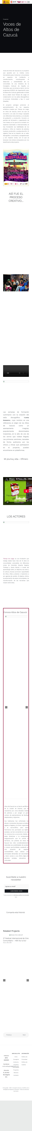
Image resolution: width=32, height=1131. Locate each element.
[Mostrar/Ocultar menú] (28, 2)
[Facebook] (1, 917)
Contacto (16, 1075)
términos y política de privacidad (21, 895)
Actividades (16, 1067)
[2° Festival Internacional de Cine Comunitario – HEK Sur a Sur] (16, 935)
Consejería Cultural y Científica (16, 1062)
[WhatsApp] (17, 917)
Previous (8, 1035)
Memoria (16, 1072)
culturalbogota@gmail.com (10, 1066)
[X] (9, 917)
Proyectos (16, 1070)
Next (24, 1035)
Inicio (16, 1056)
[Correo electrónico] (25, 917)
